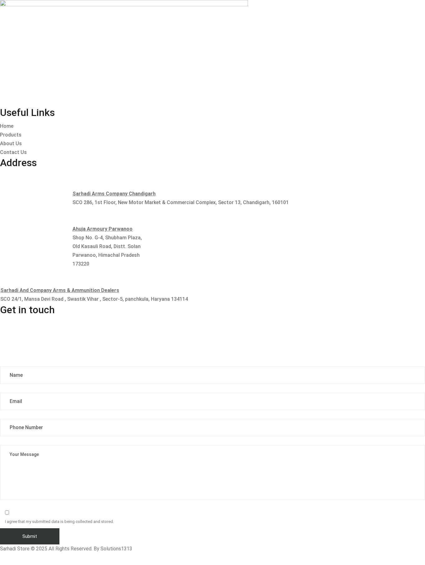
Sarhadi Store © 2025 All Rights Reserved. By (50, 549)
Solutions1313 (116, 549)
